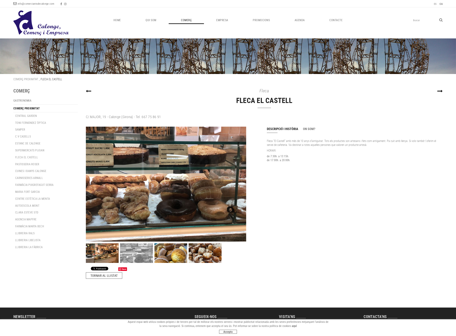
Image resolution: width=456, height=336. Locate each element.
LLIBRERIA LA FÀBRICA (29, 247)
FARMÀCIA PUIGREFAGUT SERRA (34, 185)
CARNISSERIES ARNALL (29, 178)
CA (441, 4)
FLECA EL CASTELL (26, 157)
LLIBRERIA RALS (25, 233)
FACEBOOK (61, 3)
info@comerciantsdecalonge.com (36, 3)
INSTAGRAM (65, 3)
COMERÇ (21, 91)
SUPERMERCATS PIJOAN (29, 150)
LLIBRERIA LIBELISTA (27, 240)
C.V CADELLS (23, 136)
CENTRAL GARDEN (26, 116)
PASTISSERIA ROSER (27, 164)
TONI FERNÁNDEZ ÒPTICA (30, 123)
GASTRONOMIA (22, 100)
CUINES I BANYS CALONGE (30, 171)
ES (435, 4)
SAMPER (20, 129)
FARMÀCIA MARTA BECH (29, 226)
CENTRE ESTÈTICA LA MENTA (32, 199)
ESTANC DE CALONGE (27, 143)
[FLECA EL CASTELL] (172, 184)
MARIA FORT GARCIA (27, 192)
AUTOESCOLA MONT (27, 206)
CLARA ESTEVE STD (26, 212)
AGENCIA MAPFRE (26, 219)
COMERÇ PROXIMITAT (25, 79)
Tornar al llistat (104, 275)
